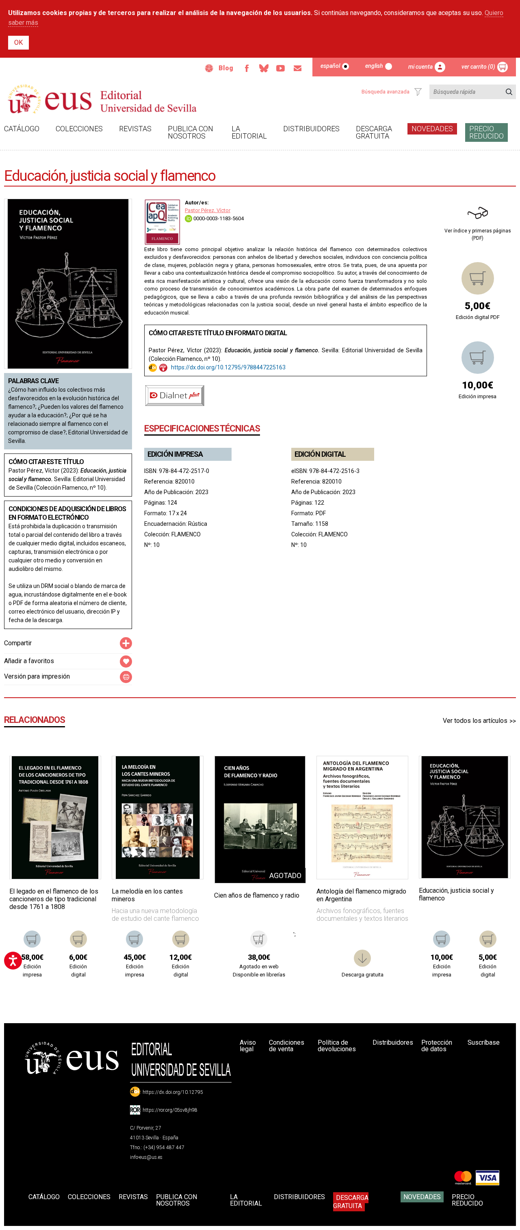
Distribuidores (311, 128)
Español (330, 66)
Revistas (135, 128)
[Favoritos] (84, 772)
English (374, 66)
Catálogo (21, 128)
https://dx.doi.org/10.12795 (173, 1092)
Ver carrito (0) (478, 66)
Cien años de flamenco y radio (256, 895)
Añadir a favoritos (29, 661)
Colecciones (79, 128)
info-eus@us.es (146, 1157)
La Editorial (249, 132)
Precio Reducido (486, 132)
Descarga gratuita (374, 132)
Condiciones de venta (286, 1046)
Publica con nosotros (190, 132)
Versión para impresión (37, 676)
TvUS (280, 68)
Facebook (246, 68)
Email (297, 68)
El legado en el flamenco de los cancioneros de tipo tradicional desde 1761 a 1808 (53, 899)
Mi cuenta (420, 66)
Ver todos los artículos (475, 721)
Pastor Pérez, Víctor (207, 210)
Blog (226, 68)
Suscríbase (484, 1042)
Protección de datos (436, 1046)
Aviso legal (248, 1046)
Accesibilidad (209, 68)
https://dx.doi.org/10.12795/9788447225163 (228, 367)
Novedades (432, 128)
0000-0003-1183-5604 (218, 218)
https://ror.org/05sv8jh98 (170, 1110)
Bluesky (263, 68)
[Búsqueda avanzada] (418, 92)
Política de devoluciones (337, 1046)
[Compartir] (126, 643)
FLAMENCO (186, 534)
